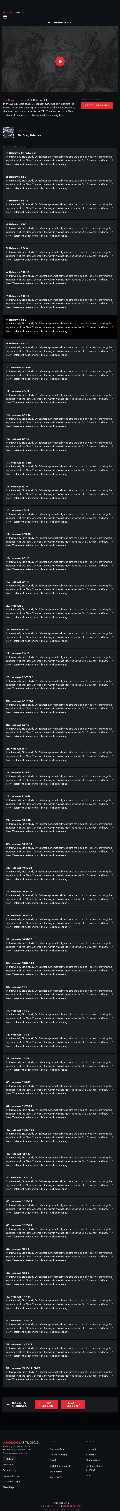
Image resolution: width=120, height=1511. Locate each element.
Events (89, 1475)
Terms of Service (11, 1476)
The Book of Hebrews (15, 100)
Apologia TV (56, 1477)
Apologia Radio (57, 1449)
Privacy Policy (9, 1470)
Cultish (53, 1460)
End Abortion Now (51, 1506)
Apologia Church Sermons (94, 1468)
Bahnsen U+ (92, 1455)
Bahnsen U (91, 1449)
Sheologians (56, 1472)
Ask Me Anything (58, 1455)
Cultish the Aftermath (60, 1466)
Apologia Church (22, 1447)
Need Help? (9, 1487)
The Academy (93, 1460)
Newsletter (8, 1465)
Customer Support (20, 1453)
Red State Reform (71, 1506)
